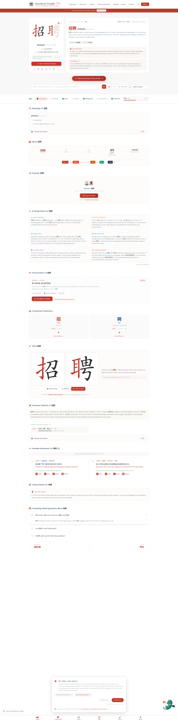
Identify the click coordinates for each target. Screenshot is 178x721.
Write (48, 474)
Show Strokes (53, 388)
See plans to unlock (43, 299)
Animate (66, 388)
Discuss (66, 474)
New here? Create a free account (64, 299)
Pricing (123, 4)
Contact (131, 4)
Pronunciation (103, 98)
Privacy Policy (85, 709)
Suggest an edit (139, 21)
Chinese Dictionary (74, 21)
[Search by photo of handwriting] (109, 87)
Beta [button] (58, 3)
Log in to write (79, 388)
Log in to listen (90, 195)
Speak (57, 474)
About (66, 98)
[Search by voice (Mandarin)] (114, 87)
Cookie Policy (93, 709)
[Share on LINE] (53, 68)
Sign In (145, 4)
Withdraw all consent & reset (116, 704)
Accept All (118, 700)
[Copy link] (58, 68)
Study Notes (89, 98)
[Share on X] (34, 68)
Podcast (76, 98)
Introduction (42, 98)
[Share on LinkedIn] (42, 68)
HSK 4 (81, 21)
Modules (116, 4)
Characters (116, 98)
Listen (40, 474)
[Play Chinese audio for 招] (58, 332)
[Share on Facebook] (38, 68)
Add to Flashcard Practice (47, 63)
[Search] (138, 4)
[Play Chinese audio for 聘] (119, 332)
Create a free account (92, 200)
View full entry (58, 336)
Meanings (55, 98)
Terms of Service (102, 709)
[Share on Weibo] (50, 68)
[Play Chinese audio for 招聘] (59, 23)
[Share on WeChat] (46, 68)
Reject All (104, 700)
